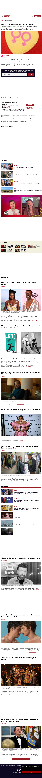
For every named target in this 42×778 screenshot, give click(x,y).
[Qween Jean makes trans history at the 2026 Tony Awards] (21, 424)
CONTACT (2, 765)
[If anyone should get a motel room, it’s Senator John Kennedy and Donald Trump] (7, 515)
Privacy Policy (25, 767)
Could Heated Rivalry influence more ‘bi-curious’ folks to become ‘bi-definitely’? (20, 616)
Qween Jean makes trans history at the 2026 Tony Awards (20, 410)
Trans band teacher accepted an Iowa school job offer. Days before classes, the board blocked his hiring (27, 175)
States (15, 172)
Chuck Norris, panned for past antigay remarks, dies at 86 (21, 558)
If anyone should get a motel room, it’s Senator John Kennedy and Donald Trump (27, 516)
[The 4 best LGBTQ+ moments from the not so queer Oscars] (21, 674)
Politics (15, 506)
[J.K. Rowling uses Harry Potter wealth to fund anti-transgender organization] (17, 250)
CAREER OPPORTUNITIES (12, 765)
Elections (16, 498)
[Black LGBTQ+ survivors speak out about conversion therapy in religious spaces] (7, 531)
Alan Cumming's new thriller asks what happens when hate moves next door (19, 447)
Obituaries (16, 165)
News (15, 188)
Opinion (15, 514)
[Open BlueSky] (20, 770)
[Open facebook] (17, 770)
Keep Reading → (35, 320)
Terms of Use (32, 767)
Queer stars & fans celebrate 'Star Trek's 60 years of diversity (18, 283)
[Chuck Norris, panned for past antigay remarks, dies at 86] (21, 573)
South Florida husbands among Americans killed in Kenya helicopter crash (28, 191)
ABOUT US (6, 765)
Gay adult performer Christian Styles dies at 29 (23, 167)
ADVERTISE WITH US (20, 765)
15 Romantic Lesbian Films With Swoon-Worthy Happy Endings (24, 247)
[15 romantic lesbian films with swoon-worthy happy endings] (17, 246)
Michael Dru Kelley (4, 619)
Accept (31, 772)
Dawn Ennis (3, 286)
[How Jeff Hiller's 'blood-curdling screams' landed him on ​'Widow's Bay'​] (21, 389)
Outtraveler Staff (7, 55)
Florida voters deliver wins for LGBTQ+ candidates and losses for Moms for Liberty (27, 501)
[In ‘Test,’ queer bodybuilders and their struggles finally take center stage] (3, 246)
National (15, 490)
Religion (15, 529)
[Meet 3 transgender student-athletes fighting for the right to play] (7, 182)
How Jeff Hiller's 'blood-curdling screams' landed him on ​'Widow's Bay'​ (20, 373)
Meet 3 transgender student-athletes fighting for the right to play (27, 183)
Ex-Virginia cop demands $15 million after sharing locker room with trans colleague (26, 524)
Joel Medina (3, 376)
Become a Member (30, 105)
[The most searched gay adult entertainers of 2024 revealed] (31, 246)
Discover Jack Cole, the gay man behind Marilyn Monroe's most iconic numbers (20, 327)
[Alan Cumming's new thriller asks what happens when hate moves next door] (21, 463)
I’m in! (31, 74)
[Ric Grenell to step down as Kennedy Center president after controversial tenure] (21, 736)
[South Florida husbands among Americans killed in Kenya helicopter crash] (7, 190)
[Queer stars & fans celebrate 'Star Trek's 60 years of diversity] (21, 299)
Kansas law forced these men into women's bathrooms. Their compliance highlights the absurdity (26, 509)
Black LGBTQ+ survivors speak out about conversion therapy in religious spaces (27, 532)
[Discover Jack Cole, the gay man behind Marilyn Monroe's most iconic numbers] (21, 343)
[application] (21, 206)
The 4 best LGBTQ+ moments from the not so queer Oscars (18, 658)
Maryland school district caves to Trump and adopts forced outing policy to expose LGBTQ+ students (26, 493)
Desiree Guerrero (4, 330)
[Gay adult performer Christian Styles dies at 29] (7, 166)
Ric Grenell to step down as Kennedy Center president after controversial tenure (19, 720)
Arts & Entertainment (8, 20)
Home (2, 20)
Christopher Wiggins (4, 560)
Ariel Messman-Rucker (5, 661)
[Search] (32, 16)
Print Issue (16, 181)
